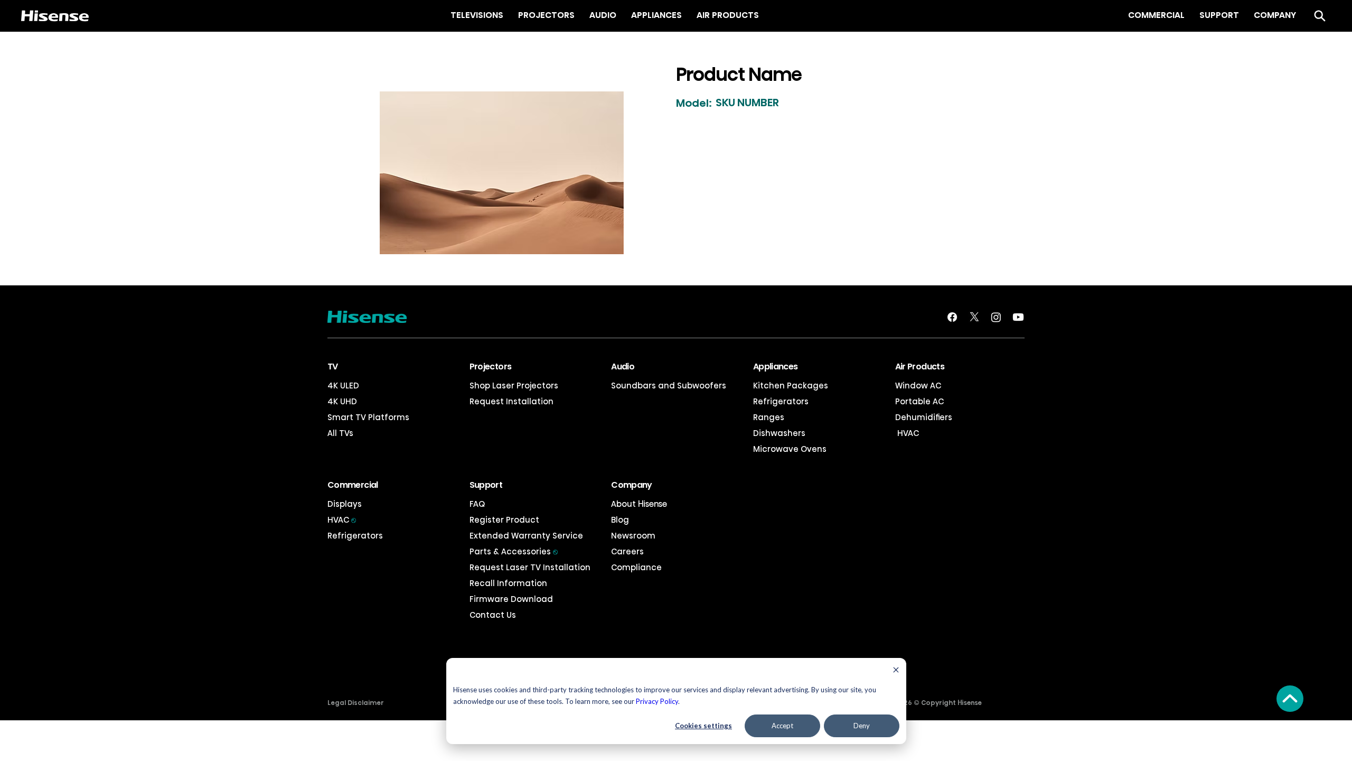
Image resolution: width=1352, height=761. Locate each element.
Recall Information (508, 583)
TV (332, 366)
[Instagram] (996, 317)
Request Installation (511, 401)
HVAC (907, 433)
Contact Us (493, 614)
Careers (627, 551)
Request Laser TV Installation (530, 567)
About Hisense (639, 503)
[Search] (1320, 16)
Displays (344, 503)
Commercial (352, 485)
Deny (861, 725)
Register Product (504, 519)
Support (486, 485)
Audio (622, 366)
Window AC (918, 385)
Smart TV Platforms (368, 417)
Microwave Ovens (790, 448)
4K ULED (343, 385)
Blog (620, 519)
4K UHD (342, 401)
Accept (782, 725)
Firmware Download (511, 599)
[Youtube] (1018, 317)
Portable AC (919, 401)
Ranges (768, 417)
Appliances (775, 366)
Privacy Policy (657, 701)
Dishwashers (779, 433)
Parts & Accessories (514, 551)
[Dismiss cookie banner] (896, 671)
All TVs (340, 433)
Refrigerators (781, 401)
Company (631, 485)
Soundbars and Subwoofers (668, 385)
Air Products (919, 366)
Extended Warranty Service (526, 535)
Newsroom (633, 535)
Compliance (636, 567)
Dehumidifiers (923, 417)
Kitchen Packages (790, 385)
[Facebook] (952, 317)
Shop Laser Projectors (514, 385)
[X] (974, 317)
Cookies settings (703, 725)
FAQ (477, 503)
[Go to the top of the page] (1289, 698)
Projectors (491, 366)
